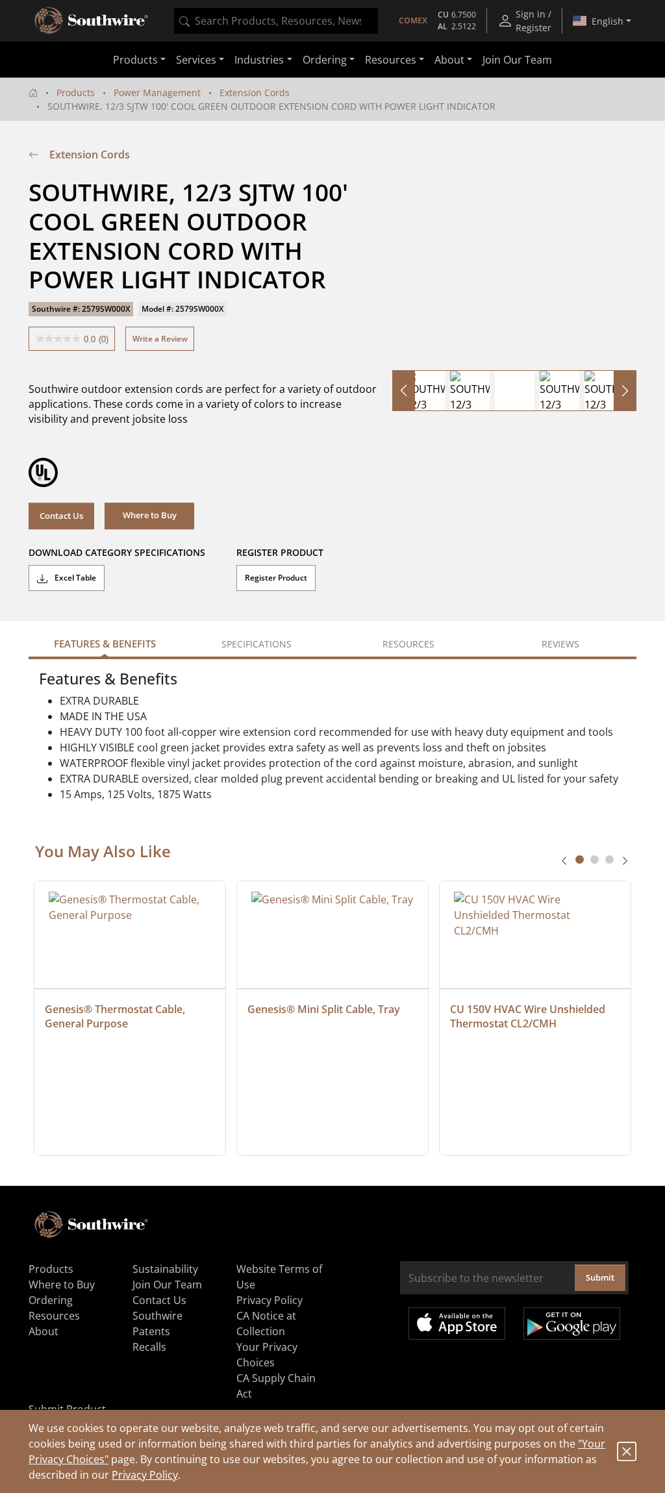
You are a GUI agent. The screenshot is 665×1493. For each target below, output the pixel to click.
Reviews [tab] (560, 644)
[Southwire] (92, 20)
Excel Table (74, 577)
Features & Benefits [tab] (105, 643)
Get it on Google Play (571, 1323)
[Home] (33, 92)
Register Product (276, 577)
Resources (54, 1316)
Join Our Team (517, 60)
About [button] (449, 60)
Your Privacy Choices (266, 1355)
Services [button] (196, 60)
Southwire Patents (157, 1323)
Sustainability (165, 1269)
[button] (149, 516)
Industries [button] (259, 60)
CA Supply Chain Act (276, 1386)
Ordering (51, 1300)
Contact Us (61, 515)
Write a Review (160, 338)
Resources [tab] (408, 644)
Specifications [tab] (256, 644)
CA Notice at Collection (266, 1323)
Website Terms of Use (279, 1277)
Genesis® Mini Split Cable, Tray (323, 1009)
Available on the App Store (456, 1323)
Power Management (157, 92)
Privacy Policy (145, 1475)
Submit (600, 1277)
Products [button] (135, 60)
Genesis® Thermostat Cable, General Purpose (116, 1016)
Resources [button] (390, 60)
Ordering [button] (325, 60)
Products (75, 92)
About (43, 1331)
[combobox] (276, 21)
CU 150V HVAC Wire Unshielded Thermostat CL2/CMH (529, 1016)
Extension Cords (255, 92)
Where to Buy (62, 1284)
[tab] (579, 859)
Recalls (149, 1347)
